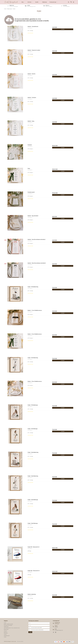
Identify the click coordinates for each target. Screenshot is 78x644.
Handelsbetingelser (7, 635)
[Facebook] (53, 632)
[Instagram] (55, 632)
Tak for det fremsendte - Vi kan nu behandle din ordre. (12, 627)
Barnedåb (36, 2)
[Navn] (39, 623)
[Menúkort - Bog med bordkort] (15, 226)
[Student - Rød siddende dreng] (15, 463)
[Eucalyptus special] (15, 202)
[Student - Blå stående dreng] (15, 368)
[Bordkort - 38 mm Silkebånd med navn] (15, 392)
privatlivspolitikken (40, 629)
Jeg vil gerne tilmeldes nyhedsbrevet (36, 627)
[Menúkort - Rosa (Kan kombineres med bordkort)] (15, 250)
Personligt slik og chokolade (8, 625)
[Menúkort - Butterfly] (15, 84)
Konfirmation (29, 2)
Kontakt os (5, 631)
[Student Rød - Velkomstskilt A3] (15, 581)
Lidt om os (5, 630)
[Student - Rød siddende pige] (15, 510)
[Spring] (15, 179)
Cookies (5, 636)
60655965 (56, 627)
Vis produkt (62, 29)
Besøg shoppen (6, 629)
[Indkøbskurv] (71, 2)
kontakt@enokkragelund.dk (59, 630)
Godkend (30, 632)
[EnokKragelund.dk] (11, 2)
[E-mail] (39, 625)
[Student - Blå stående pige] (15, 439)
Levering (5, 634)
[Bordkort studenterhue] (15, 605)
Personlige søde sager (53, 2)
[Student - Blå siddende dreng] (15, 297)
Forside (5, 622)
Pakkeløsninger (44, 2)
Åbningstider (6, 633)
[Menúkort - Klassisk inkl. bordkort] (15, 60)
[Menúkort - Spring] (15, 131)
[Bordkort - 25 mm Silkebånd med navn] (15, 344)
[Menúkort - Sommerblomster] (15, 37)
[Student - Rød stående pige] (15, 534)
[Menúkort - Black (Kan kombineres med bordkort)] (15, 273)
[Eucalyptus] (15, 155)
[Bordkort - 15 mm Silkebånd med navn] (15, 321)
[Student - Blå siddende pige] (15, 415)
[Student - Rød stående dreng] (15, 486)
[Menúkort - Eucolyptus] (15, 108)
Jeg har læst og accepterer (37, 629)
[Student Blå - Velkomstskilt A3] (15, 557)
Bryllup (23, 2)
